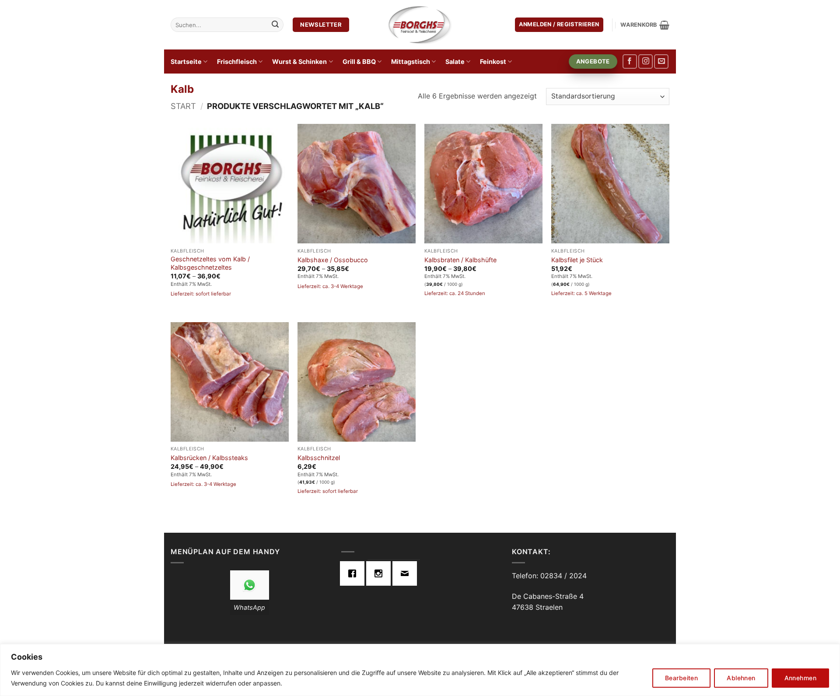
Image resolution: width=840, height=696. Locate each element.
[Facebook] (354, 573)
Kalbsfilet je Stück (577, 260)
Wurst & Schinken (299, 61)
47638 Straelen (537, 607)
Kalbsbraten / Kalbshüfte (460, 260)
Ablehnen (741, 678)
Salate (455, 61)
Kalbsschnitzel (319, 457)
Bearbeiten (681, 678)
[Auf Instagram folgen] (645, 61)
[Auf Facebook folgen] (630, 61)
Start (183, 106)
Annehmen (800, 678)
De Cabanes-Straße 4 (548, 596)
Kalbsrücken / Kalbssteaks (209, 457)
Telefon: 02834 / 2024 (549, 575)
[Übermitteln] (275, 25)
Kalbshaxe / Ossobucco (333, 260)
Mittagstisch (410, 61)
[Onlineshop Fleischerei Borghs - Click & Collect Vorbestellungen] (420, 24)
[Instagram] (381, 573)
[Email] (407, 573)
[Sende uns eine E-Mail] (661, 61)
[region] (420, 670)
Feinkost (493, 61)
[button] (559, 25)
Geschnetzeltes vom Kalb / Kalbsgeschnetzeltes (210, 263)
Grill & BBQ (359, 61)
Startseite (186, 61)
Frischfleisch (237, 61)
